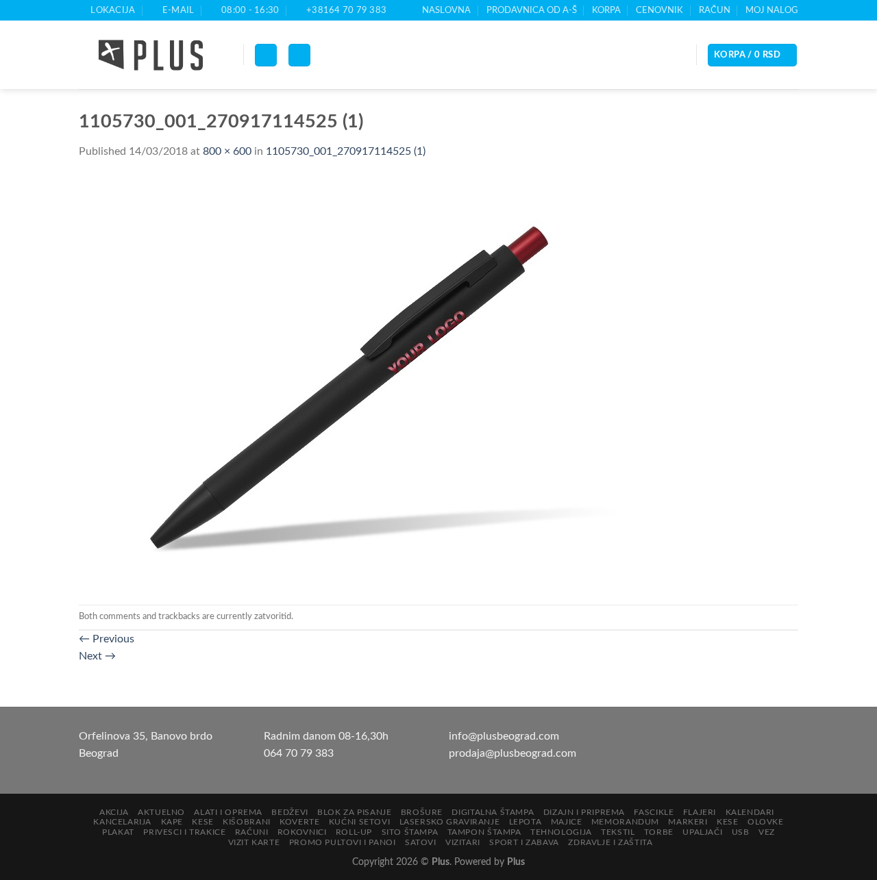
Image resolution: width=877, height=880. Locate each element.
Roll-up (354, 832)
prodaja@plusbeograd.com (512, 753)
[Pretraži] (299, 55)
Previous (106, 638)
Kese (202, 822)
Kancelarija (122, 822)
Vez (766, 832)
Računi (252, 832)
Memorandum (625, 822)
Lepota (525, 822)
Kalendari (750, 812)
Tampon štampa (484, 832)
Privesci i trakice (184, 832)
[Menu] (266, 55)
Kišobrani (247, 822)
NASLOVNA (446, 10)
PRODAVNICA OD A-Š (531, 10)
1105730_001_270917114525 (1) (345, 151)
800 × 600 (227, 151)
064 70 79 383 (299, 753)
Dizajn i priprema (584, 812)
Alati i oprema (228, 812)
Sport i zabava (524, 842)
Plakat (118, 832)
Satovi (420, 842)
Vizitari (462, 842)
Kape (172, 822)
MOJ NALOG (771, 10)
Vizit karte (254, 842)
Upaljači (702, 832)
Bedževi (289, 812)
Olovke (766, 822)
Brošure (422, 812)
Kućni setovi (359, 822)
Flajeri (699, 812)
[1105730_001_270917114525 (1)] (353, 382)
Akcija (114, 812)
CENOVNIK (659, 10)
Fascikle (654, 812)
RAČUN (714, 10)
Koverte (299, 822)
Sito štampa (410, 832)
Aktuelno (161, 812)
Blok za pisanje (354, 812)
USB (741, 832)
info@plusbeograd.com (504, 736)
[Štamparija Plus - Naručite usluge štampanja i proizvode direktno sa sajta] (151, 55)
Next (97, 656)
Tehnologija (561, 832)
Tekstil (617, 832)
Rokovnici (302, 832)
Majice (566, 822)
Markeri (687, 822)
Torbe (659, 832)
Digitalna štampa (493, 812)
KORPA (606, 10)
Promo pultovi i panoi (342, 842)
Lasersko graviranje (449, 822)
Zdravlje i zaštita (610, 842)
